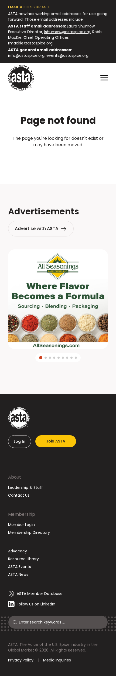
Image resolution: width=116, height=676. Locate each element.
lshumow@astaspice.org (67, 31)
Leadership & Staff (25, 487)
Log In (19, 441)
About (14, 477)
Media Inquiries (57, 660)
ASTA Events (19, 566)
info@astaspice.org (26, 55)
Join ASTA (55, 441)
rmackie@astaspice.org (30, 43)
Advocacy (17, 551)
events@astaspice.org (67, 55)
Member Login (21, 524)
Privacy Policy (20, 660)
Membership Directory (29, 532)
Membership (21, 514)
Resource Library (23, 559)
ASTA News (18, 574)
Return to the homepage (58, 159)
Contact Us (18, 495)
